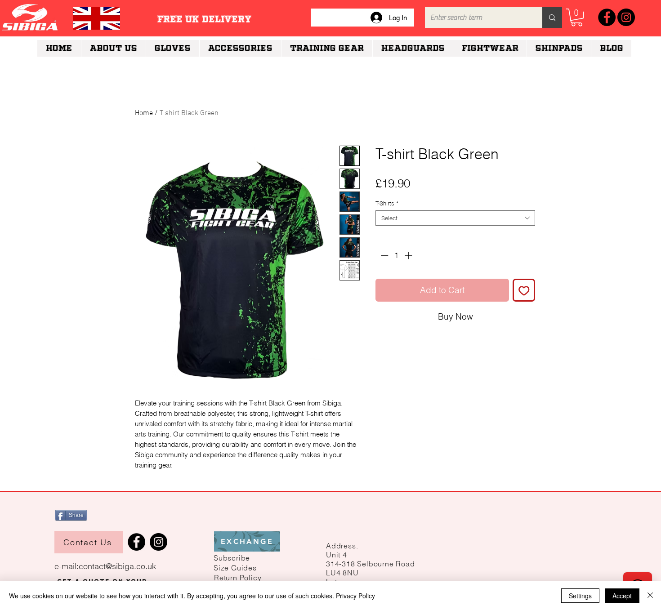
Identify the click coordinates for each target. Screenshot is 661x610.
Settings (580, 595)
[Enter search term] (552, 17)
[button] (232, 557)
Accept (622, 595)
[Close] (650, 595)
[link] (576, 17)
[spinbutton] (396, 255)
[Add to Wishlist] (524, 290)
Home (144, 113)
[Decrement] (383, 255)
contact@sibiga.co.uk (117, 566)
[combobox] (455, 218)
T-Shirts (386, 203)
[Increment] (409, 255)
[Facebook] (607, 17)
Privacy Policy (355, 595)
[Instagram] (626, 17)
